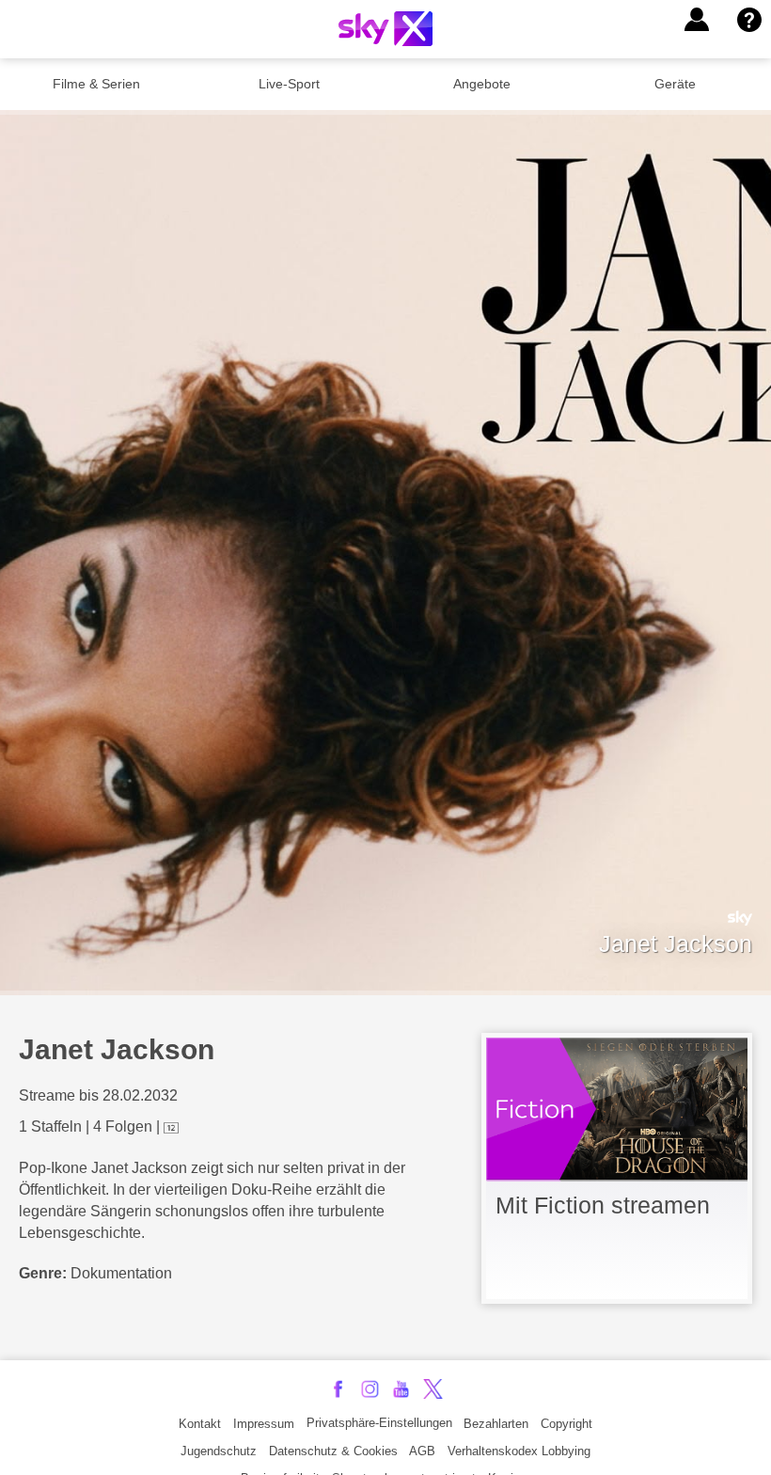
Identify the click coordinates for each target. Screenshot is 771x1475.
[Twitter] (433, 1389)
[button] (696, 20)
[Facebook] (338, 1389)
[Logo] (385, 28)
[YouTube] (401, 1389)
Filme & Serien (96, 83)
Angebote (482, 83)
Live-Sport (289, 83)
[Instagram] (370, 1389)
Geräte (675, 83)
